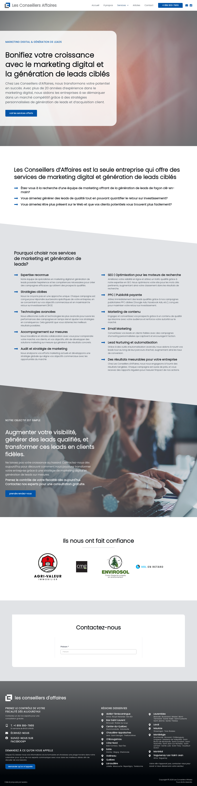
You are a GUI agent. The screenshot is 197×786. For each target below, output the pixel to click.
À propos (108, 5)
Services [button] (121, 5)
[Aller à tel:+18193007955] (8, 728)
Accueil (95, 5)
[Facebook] (191, 5)
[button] (127, 5)
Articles (136, 5)
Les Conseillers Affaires (34, 5)
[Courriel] (186, 5)
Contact (148, 5)
